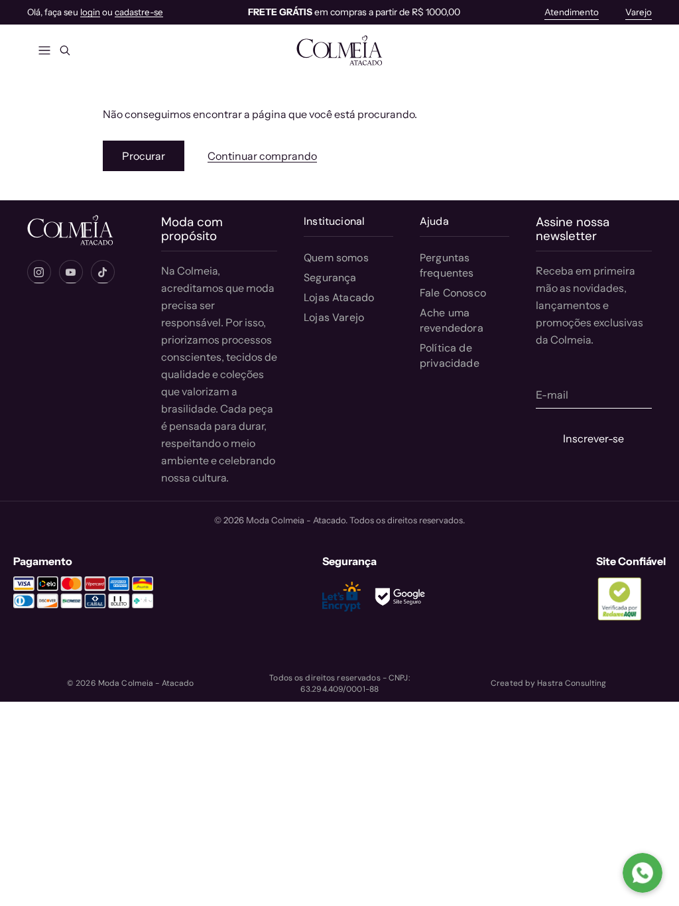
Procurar (143, 155)
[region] (353, 12)
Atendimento (571, 12)
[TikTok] (103, 272)
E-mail (552, 394)
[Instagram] (39, 272)
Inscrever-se (593, 438)
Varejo (638, 12)
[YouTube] (71, 272)
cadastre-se (139, 12)
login (90, 12)
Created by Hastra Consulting (548, 683)
